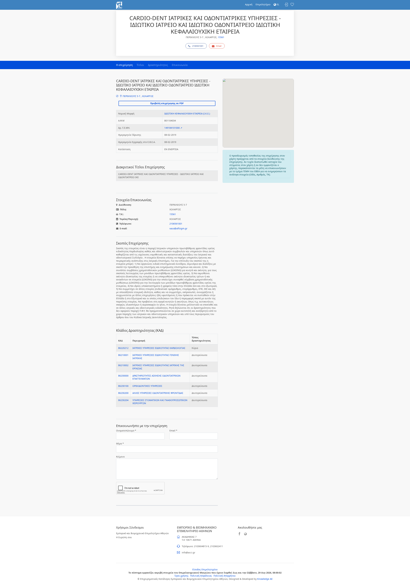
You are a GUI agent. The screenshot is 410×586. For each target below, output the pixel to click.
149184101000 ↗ (173, 127)
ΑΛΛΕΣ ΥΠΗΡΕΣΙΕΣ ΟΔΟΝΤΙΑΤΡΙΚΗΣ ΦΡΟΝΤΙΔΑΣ (157, 392)
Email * (173, 430)
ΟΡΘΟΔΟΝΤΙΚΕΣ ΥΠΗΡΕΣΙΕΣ (147, 385)
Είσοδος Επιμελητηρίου (205, 569)
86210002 (123, 365)
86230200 (123, 392)
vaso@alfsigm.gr (178, 228)
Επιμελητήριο (263, 4)
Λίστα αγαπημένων (292, 5)
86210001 (123, 355)
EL (277, 4)
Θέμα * (120, 443)
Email (218, 45)
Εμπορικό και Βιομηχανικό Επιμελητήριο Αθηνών (142, 533)
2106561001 (197, 45)
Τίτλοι (140, 65)
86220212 (123, 347)
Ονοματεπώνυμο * (126, 430)
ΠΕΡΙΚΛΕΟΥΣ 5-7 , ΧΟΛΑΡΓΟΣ (137, 96)
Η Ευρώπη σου (124, 537)
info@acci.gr (188, 552)
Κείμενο (120, 456)
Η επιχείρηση (124, 65)
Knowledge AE (265, 578)
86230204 (123, 400)
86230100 (123, 385)
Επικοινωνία (180, 65)
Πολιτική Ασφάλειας (201, 575)
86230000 (123, 375)
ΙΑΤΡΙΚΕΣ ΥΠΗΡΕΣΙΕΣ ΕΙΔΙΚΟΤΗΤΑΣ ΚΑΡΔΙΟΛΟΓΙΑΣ (158, 347)
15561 (221, 37)
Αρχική (248, 4)
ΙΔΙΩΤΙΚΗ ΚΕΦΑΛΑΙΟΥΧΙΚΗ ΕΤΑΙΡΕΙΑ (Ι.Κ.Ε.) (187, 113)
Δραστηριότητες (158, 65)
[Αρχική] (119, 4)
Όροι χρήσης (182, 575)
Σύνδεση (286, 5)
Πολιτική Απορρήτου (224, 575)
